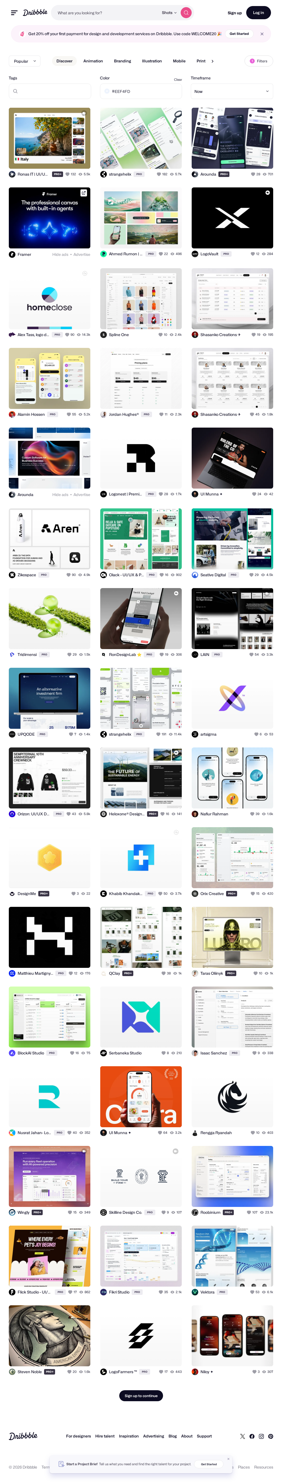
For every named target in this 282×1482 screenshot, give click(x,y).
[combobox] (105, 12)
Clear (178, 79)
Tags (13, 78)
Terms (47, 1467)
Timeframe (201, 78)
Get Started (239, 34)
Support (204, 1436)
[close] (262, 34)
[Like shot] (68, 174)
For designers (78, 1436)
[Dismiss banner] (228, 1459)
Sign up (235, 12)
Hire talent (105, 1436)
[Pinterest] (270, 1436)
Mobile (179, 61)
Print (201, 61)
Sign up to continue (141, 1396)
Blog (173, 1436)
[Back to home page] (35, 12)
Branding (122, 61)
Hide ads (60, 254)
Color (105, 78)
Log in (258, 12)
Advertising (153, 1436)
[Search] (186, 12)
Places (244, 1467)
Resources (263, 1467)
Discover (64, 61)
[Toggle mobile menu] (14, 13)
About (186, 1436)
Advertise (82, 254)
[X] (242, 1436)
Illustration (152, 61)
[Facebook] (252, 1436)
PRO (58, 174)
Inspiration (129, 1436)
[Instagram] (261, 1436)
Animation (93, 61)
